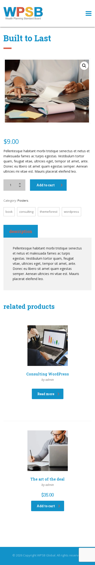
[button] (84, 65)
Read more (45, 394)
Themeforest (48, 212)
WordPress (71, 212)
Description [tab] (20, 231)
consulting (26, 212)
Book (9, 212)
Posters (23, 200)
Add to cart (45, 185)
